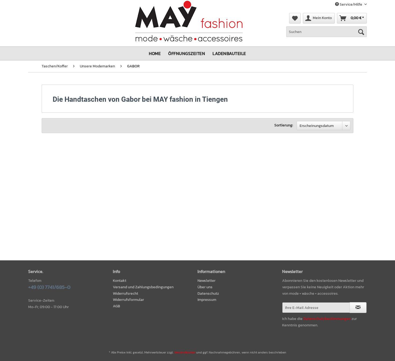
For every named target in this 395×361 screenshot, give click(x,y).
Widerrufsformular (128, 299)
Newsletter (207, 280)
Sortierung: (283, 125)
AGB (116, 306)
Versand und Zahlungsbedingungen (143, 287)
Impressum (207, 299)
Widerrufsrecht (125, 293)
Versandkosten (184, 352)
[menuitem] (295, 18)
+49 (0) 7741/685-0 (49, 287)
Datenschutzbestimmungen (327, 319)
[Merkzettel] (295, 18)
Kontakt (119, 280)
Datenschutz (208, 293)
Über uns (205, 287)
